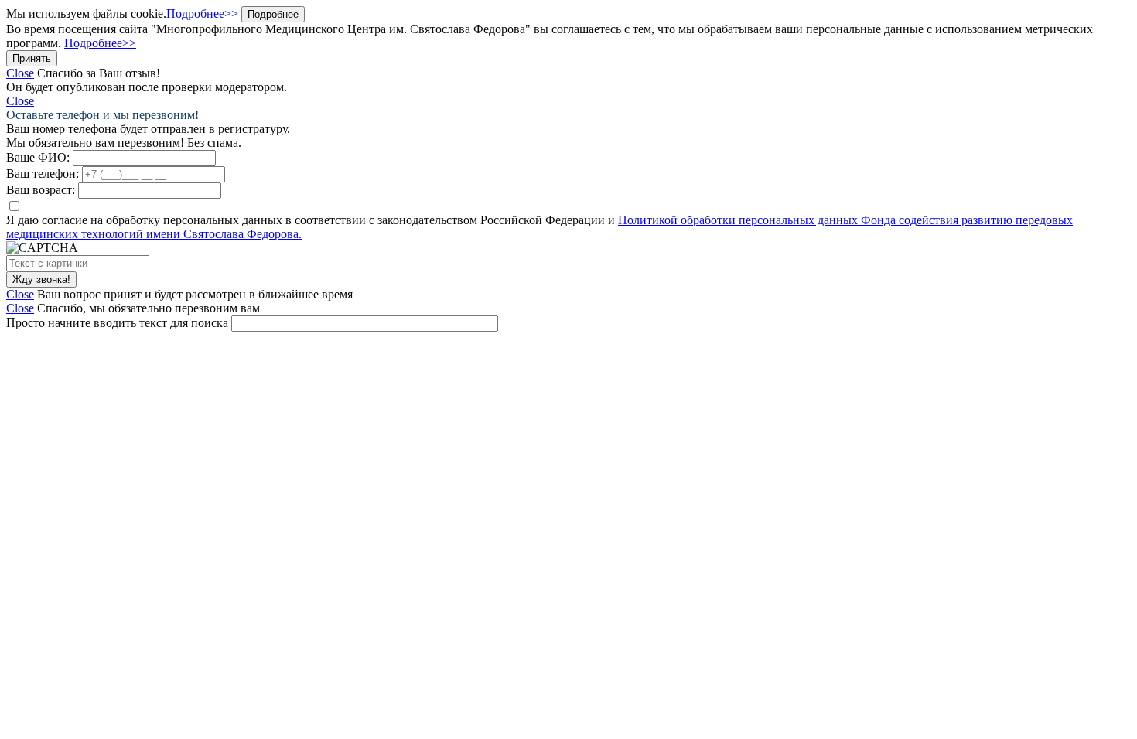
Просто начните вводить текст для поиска (117, 322)
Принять (31, 58)
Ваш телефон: (42, 173)
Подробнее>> (202, 13)
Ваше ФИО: (38, 157)
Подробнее (273, 14)
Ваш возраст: (40, 189)
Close (20, 73)
